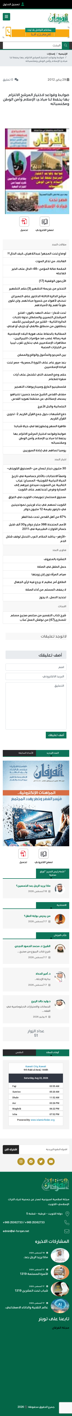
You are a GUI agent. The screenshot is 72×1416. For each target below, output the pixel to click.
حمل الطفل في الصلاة (51, 567)
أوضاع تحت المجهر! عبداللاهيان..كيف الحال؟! (37, 253)
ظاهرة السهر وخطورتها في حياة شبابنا (40, 426)
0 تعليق (8, 80)
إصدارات (51, 53)
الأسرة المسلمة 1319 (34, 1274)
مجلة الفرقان (60, 1328)
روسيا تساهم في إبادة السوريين (44, 450)
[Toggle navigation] (6, 16)
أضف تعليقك (56, 735)
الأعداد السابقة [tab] (25, 753)
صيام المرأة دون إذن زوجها (49, 574)
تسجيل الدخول (11, 4)
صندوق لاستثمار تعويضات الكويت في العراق (37, 497)
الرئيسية (62, 53)
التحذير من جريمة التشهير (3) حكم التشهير (37, 288)
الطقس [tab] (19, 1052)
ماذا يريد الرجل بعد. (36, 1257)
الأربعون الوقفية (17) (52, 281)
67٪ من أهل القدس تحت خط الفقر (43, 517)
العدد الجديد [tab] (53, 753)
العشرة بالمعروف (55, 559)
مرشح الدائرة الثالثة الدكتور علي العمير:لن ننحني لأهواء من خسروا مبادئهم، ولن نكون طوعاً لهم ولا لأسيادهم (37, 300)
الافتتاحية (61, 905)
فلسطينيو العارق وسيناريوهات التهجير (40, 387)
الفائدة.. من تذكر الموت (50, 261)
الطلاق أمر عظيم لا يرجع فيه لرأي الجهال (40, 582)
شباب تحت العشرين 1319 (31, 1291)
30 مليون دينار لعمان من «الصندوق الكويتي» (36, 468)
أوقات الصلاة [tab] (52, 1052)
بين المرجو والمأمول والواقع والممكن (41, 355)
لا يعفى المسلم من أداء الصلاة (45, 590)
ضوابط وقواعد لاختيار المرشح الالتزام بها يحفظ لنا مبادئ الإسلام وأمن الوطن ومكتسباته (39, 438)
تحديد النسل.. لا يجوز (52, 597)
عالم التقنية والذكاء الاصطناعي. (26, 1307)
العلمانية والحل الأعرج (52, 406)
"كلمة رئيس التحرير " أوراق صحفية (53, 873)
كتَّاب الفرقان (60, 935)
